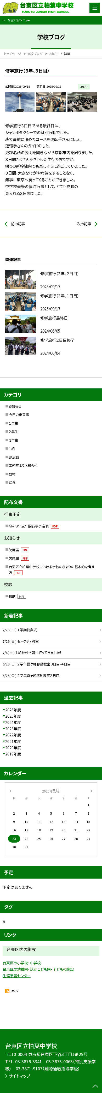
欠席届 (18, 549)
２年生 (13, 431)
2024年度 (13, 722)
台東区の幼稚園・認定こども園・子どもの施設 (38, 969)
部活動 (14, 457)
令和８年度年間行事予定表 (33, 526)
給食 (12, 482)
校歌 (17, 596)
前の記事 (18, 223)
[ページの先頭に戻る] (95, 1086)
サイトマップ (19, 1076)
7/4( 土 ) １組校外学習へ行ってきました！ (32, 652)
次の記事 (84, 223)
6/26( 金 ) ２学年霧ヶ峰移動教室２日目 (31, 675)
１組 (12, 448)
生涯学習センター (17, 975)
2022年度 (13, 734)
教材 (12, 474)
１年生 (13, 423)
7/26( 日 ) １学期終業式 (20, 629)
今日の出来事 (19, 414)
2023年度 (13, 728)
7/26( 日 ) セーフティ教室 (21, 641)
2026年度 (13, 709)
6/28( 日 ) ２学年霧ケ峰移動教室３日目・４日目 (37, 664)
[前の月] (10, 790)
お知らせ (15, 406)
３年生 (13, 440)
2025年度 (13, 716)
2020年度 (13, 747)
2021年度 (13, 741)
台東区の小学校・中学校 (22, 962)
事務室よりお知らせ (23, 465)
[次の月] (91, 790)
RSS (14, 990)
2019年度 (13, 753)
